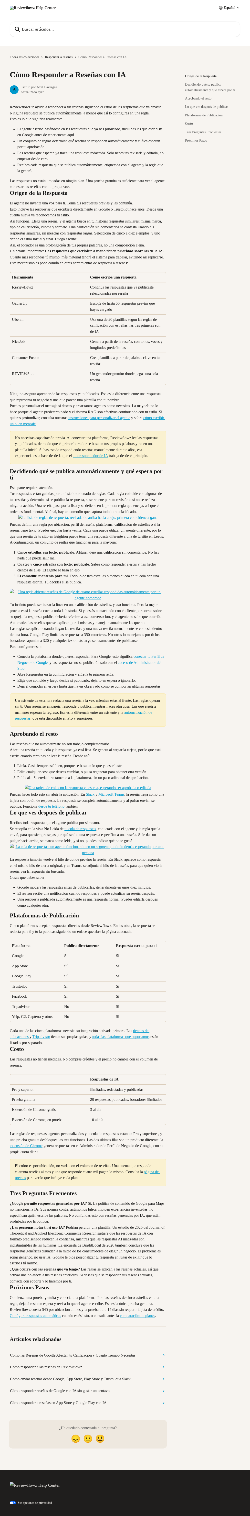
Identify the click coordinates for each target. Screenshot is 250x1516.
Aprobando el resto (198, 98)
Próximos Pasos (196, 140)
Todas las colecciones (24, 57)
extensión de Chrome (26, 1146)
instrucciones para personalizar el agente (99, 418)
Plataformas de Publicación (204, 115)
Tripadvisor (41, 1037)
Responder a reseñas (59, 57)
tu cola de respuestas (80, 829)
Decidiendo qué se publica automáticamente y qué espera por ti (210, 87)
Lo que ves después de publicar (206, 107)
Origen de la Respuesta (201, 76)
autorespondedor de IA (90, 456)
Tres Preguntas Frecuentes (203, 132)
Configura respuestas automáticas (35, 1316)
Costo (189, 123)
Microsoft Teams (111, 794)
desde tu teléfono (51, 806)
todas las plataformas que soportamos (120, 1037)
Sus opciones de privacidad (35, 1502)
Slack (90, 794)
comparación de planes (137, 1316)
